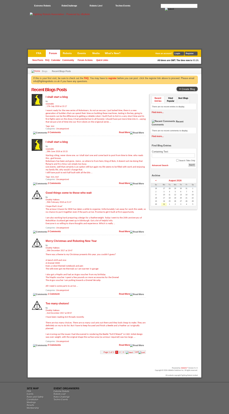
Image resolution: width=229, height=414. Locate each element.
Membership (33, 408)
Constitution (32, 399)
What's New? (113, 53)
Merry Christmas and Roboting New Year (71, 240)
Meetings (31, 402)
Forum (53, 53)
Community (68, 60)
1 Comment (54, 294)
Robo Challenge (62, 397)
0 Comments (54, 132)
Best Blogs (183, 98)
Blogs (44, 71)
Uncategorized (62, 129)
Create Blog (187, 88)
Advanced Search (160, 165)
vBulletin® (184, 368)
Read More (124, 132)
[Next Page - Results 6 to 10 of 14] (129, 352)
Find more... (158, 112)
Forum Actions (85, 60)
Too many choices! (57, 303)
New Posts (37, 60)
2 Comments (54, 183)
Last (136, 352)
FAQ (47, 60)
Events (81, 53)
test (52, 126)
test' (57, 177)
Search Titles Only (187, 160)
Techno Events (122, 5)
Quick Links (102, 60)
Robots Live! (96, 5)
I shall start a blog (57, 96)
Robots (67, 53)
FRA (38, 53)
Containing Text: (160, 151)
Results (30, 405)
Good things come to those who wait (69, 192)
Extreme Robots (42, 5)
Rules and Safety (35, 397)
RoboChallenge (69, 5)
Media (96, 53)
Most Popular (170, 99)
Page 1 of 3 (109, 352)
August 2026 (175, 180)
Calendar (55, 60)
